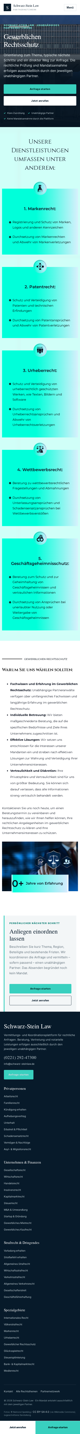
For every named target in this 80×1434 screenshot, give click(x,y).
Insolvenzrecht (12, 1189)
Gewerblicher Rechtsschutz (20, 1344)
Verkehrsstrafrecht (14, 1277)
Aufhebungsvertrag (15, 1116)
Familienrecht (11, 1102)
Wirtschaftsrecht (13, 1176)
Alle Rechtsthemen (27, 1391)
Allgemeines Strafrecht (17, 1263)
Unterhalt (9, 1122)
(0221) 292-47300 (20, 1057)
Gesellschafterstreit (15, 1290)
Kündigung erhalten (15, 1109)
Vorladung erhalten (14, 1250)
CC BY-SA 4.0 (41, 1411)
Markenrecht (11, 1331)
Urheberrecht (11, 1337)
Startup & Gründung (15, 1216)
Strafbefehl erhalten (15, 1257)
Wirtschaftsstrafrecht (16, 1270)
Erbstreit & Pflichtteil (15, 1129)
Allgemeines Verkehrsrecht (19, 1283)
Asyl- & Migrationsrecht (17, 1149)
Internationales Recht (16, 1317)
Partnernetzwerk (50, 1391)
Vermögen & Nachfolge (17, 1142)
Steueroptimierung (14, 1357)
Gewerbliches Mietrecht (17, 1222)
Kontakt (8, 1391)
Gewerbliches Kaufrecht (18, 1229)
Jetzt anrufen (40, 100)
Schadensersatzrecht (16, 1135)
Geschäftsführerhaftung (17, 1296)
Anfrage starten (40, 89)
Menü (70, 7)
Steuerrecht (10, 1203)
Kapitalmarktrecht (14, 1196)
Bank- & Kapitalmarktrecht (19, 1364)
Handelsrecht (11, 1183)
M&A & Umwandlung (15, 1209)
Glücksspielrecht (13, 1350)
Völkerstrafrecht (13, 1324)
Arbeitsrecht (11, 1096)
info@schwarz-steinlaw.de (19, 1063)
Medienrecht (11, 1370)
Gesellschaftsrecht (14, 1170)
